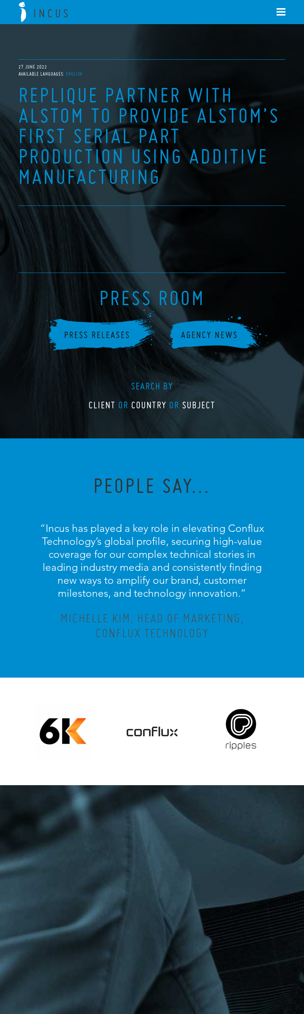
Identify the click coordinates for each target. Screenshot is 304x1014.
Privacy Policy (132, 968)
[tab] (74, 74)
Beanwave (188, 974)
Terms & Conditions (166, 968)
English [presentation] (74, 74)
